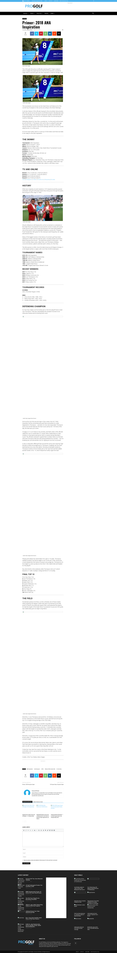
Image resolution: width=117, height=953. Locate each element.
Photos (39, 13)
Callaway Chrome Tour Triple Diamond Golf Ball (32, 912)
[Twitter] (36, 34)
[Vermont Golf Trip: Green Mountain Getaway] (21, 881)
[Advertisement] (70, 7)
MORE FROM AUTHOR (38, 801)
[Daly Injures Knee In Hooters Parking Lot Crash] (80, 896)
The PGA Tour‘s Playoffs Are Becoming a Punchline (32, 899)
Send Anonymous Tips (64, 0)
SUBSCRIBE (56, 0)
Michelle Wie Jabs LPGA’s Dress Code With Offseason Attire (93, 928)
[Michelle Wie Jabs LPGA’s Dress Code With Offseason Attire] (93, 922)
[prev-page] (23, 821)
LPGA (42, 769)
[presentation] (24, 830)
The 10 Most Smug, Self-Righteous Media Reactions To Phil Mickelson (92, 888)
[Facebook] (94, 1)
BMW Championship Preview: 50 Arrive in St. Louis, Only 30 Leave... (34, 892)
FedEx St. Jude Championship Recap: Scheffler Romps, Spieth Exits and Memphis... (33, 925)
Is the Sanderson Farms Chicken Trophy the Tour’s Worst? (92, 914)
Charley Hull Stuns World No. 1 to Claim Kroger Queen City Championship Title (57, 816)
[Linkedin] (50, 34)
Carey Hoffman (29, 29)
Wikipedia (47, 179)
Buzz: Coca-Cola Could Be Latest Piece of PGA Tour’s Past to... (34, 918)
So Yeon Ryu (59, 769)
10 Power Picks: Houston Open (57, 784)
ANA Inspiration (30, 769)
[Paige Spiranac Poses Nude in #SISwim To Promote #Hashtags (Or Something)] (93, 896)
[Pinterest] (41, 34)
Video (32, 13)
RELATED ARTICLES (27, 801)
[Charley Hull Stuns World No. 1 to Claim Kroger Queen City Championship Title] (57, 809)
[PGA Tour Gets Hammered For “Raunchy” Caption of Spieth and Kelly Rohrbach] (80, 908)
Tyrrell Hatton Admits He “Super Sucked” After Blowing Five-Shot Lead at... (79, 888)
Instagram (29, 179)
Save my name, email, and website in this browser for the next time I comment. (40, 860)
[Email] (59, 34)
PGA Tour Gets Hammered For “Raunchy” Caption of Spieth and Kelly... (79, 914)
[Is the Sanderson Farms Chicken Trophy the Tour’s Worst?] (93, 908)
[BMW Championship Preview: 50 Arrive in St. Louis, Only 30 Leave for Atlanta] (21, 894)
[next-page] (25, 821)
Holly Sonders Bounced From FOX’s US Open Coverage (79, 928)
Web (23, 179)
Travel (46, 13)
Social (25, 13)
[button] (93, 13)
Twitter (35, 179)
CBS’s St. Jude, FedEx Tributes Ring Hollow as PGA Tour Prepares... (34, 905)
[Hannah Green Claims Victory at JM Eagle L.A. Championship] (28, 809)
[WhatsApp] (45, 34)
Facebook (40, 179)
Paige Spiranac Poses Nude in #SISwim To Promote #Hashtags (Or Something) (93, 902)
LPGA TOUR (24, 18)
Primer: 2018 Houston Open (28, 784)
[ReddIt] (54, 34)
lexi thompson (37, 769)
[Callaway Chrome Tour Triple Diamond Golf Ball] (21, 913)
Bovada (53, 179)
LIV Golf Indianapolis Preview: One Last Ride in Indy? (34, 886)
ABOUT (46, 0)
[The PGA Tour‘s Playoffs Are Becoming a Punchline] (21, 901)
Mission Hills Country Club (50, 769)
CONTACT (50, 0)
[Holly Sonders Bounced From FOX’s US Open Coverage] (80, 922)
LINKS (51, 13)
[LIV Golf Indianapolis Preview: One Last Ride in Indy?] (21, 887)
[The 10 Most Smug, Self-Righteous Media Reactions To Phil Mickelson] (93, 882)
